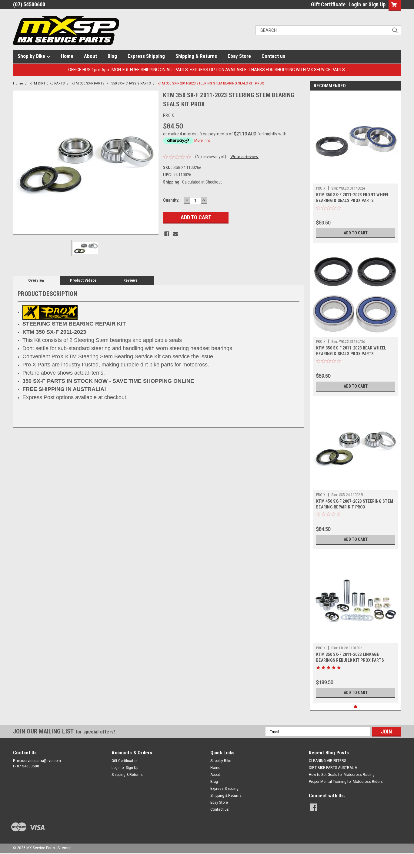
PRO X (321, 188)
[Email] (175, 233)
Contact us (273, 56)
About (90, 56)
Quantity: (171, 200)
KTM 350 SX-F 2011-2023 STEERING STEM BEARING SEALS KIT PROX (211, 83)
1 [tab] (355, 707)
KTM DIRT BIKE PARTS (47, 83)
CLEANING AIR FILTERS (327, 761)
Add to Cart (356, 232)
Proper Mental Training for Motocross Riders (346, 782)
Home (67, 56)
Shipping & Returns (196, 56)
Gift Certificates (125, 761)
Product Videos (83, 280)
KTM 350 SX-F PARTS (88, 83)
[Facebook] (166, 233)
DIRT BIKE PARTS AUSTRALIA (333, 768)
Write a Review (244, 156)
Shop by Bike (32, 56)
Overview (36, 280)
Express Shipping (146, 56)
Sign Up (377, 4)
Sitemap (64, 848)
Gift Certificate (328, 4)
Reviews (130, 280)
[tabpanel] (355, 168)
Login (355, 4)
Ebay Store (239, 56)
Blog (112, 56)
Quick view (356, 179)
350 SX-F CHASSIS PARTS (131, 83)
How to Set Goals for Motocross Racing (342, 775)
